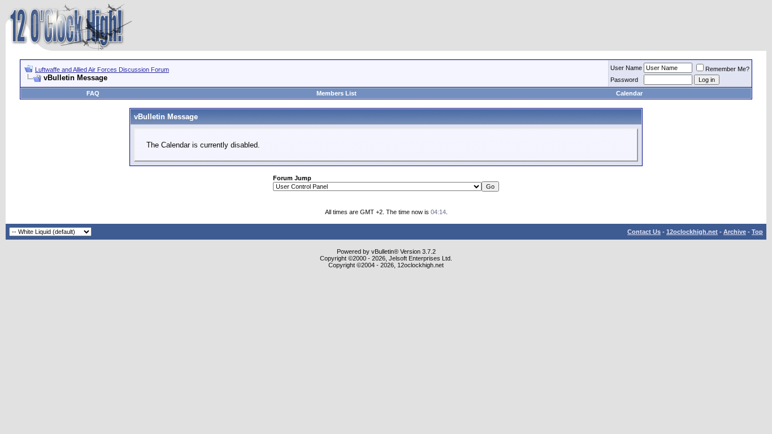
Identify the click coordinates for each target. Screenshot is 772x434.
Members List (336, 93)
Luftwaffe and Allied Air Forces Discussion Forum (102, 69)
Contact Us (644, 231)
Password (624, 79)
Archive (734, 231)
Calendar (629, 93)
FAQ (92, 93)
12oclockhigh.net (692, 231)
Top (757, 231)
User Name (626, 67)
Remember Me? (727, 69)
